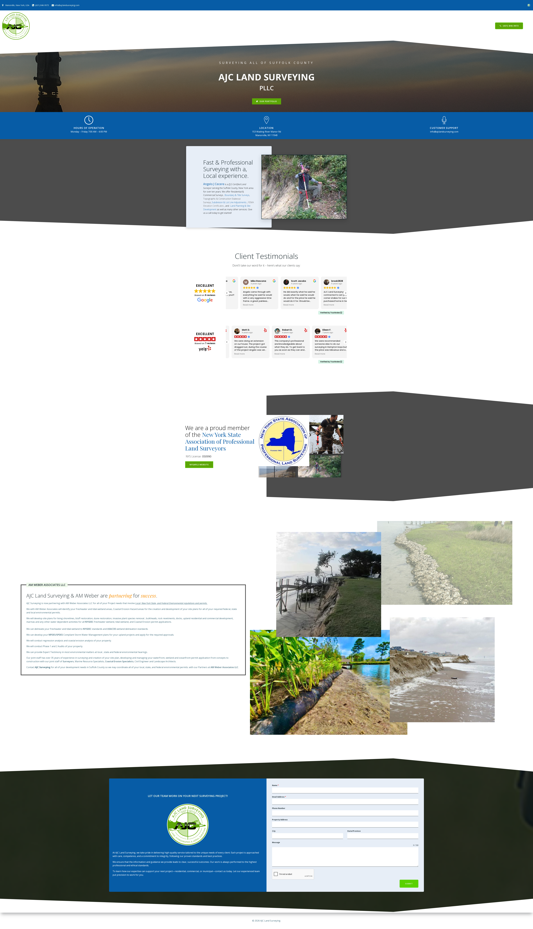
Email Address (279, 797)
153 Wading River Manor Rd (266, 131)
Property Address (280, 819)
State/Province (354, 831)
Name (275, 785)
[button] (346, 293)
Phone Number (278, 808)
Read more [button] (235, 305)
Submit (409, 883)
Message (276, 842)
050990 (206, 456)
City (274, 831)
